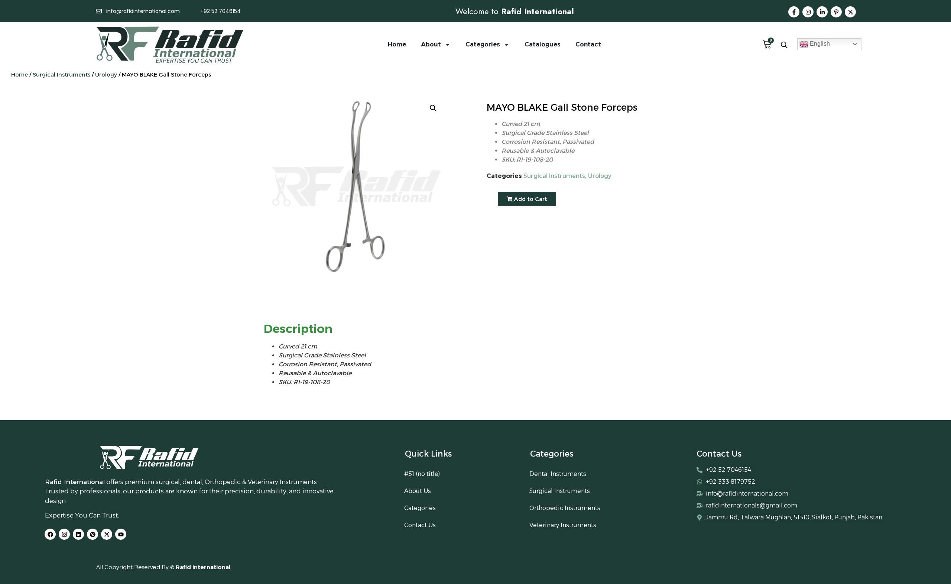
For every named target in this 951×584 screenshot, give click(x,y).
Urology (106, 74)
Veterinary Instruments (562, 525)
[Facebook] (50, 534)
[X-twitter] (850, 11)
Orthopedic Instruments (564, 508)
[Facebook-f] (793, 11)
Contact (588, 44)
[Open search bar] (784, 45)
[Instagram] (808, 11)
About (431, 44)
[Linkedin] (78, 534)
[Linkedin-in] (822, 11)
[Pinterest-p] (836, 11)
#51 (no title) (422, 473)
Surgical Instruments (61, 74)
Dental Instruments (557, 473)
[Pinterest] (92, 534)
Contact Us (420, 525)
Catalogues (543, 44)
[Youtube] (120, 534)
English (819, 43)
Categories (482, 44)
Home (397, 44)
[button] (433, 108)
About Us (417, 490)
